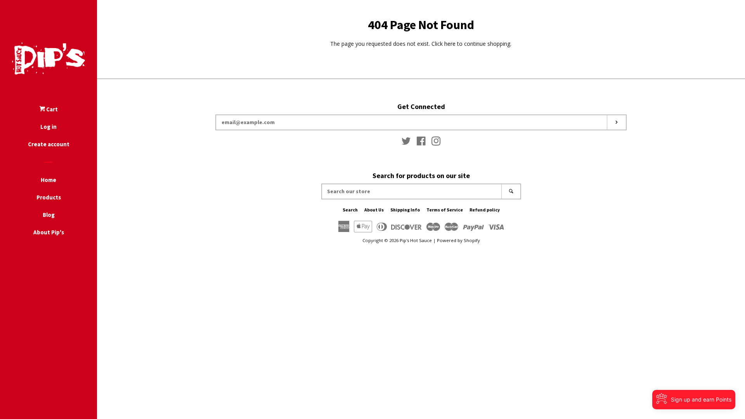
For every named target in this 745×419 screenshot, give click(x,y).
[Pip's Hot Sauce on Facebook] (421, 142)
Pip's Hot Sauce (416, 240)
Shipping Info (405, 210)
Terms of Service (444, 210)
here (450, 43)
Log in (48, 126)
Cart (51, 109)
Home (48, 180)
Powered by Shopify (458, 240)
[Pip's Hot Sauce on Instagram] (436, 142)
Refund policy (485, 210)
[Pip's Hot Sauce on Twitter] (406, 142)
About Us (374, 210)
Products (48, 197)
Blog (49, 214)
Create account (48, 144)
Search (350, 210)
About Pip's (48, 232)
